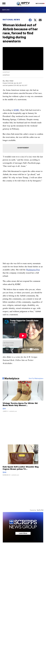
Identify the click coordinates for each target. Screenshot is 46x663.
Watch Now (39, 3)
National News (11, 20)
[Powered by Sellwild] (40, 510)
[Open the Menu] (4, 3)
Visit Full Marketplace (36, 378)
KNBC (16, 110)
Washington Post (33, 269)
